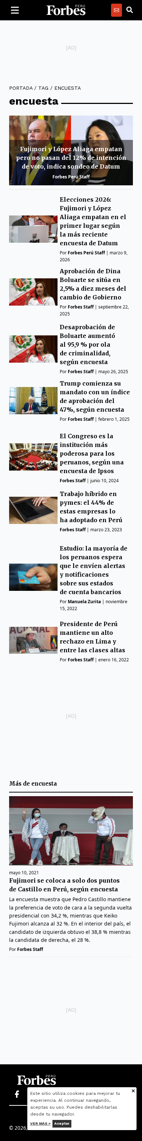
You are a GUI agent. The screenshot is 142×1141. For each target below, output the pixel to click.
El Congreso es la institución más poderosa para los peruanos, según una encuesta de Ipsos (92, 453)
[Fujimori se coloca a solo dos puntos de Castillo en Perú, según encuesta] (71, 831)
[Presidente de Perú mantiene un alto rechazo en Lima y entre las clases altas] (33, 640)
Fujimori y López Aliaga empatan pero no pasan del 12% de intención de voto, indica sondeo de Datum (71, 157)
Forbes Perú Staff (71, 177)
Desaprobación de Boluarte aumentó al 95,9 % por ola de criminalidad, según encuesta (87, 344)
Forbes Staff (81, 307)
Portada (20, 88)
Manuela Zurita (84, 601)
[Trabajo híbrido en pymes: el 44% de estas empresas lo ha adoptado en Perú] (33, 510)
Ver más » (40, 1123)
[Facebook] (16, 1094)
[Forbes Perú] (66, 10)
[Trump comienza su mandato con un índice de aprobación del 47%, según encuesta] (33, 400)
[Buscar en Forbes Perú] (129, 10)
